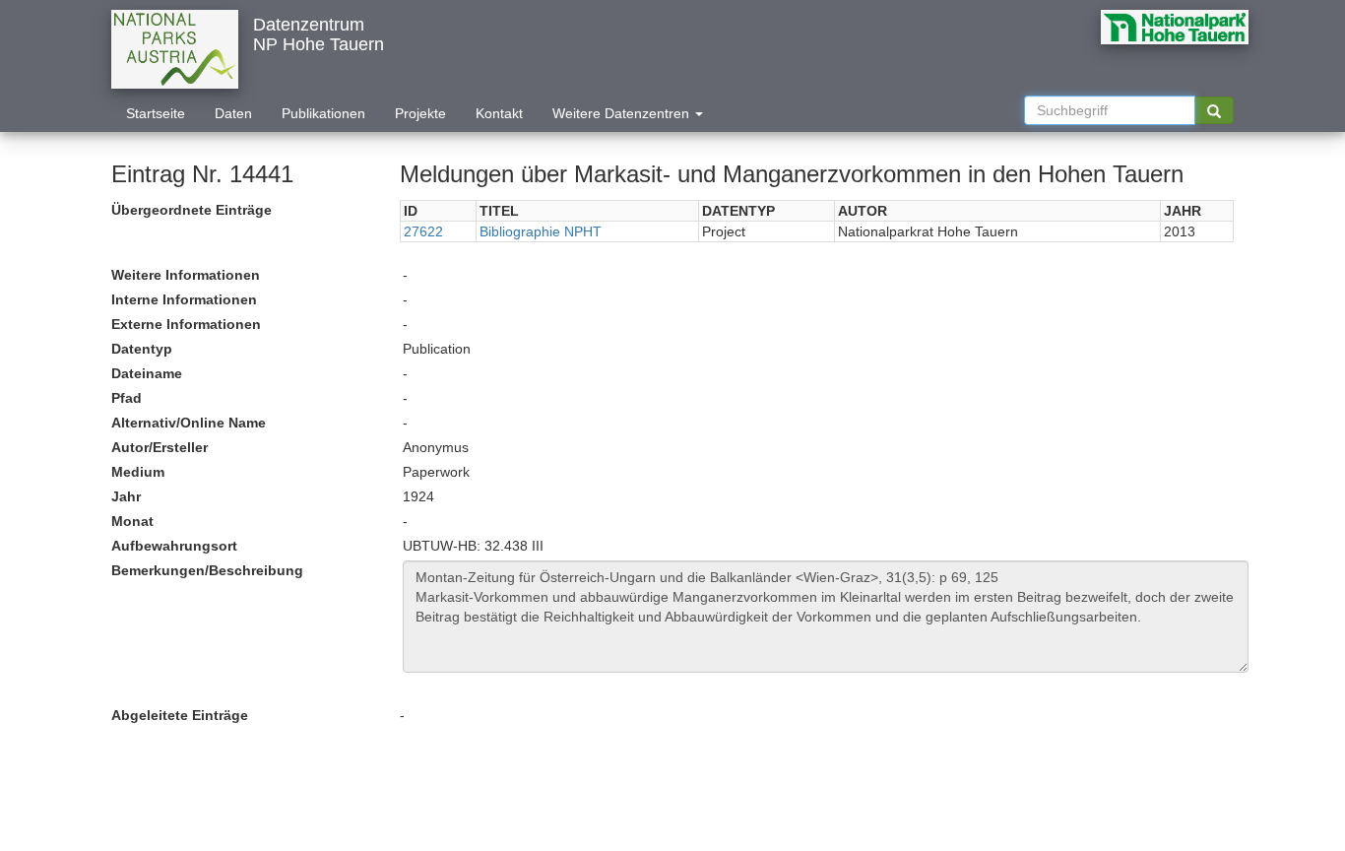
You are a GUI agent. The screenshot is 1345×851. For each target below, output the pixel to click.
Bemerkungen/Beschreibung (207, 570)
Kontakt (499, 113)
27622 (423, 231)
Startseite (155, 113)
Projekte (420, 113)
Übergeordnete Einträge (191, 210)
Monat (132, 521)
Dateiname (146, 373)
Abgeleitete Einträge (179, 715)
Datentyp (141, 349)
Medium (137, 472)
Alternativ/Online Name (188, 422)
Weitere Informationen (185, 275)
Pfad (126, 398)
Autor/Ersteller (159, 447)
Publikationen (323, 113)
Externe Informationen (186, 324)
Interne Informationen (184, 299)
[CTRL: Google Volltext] (1214, 110)
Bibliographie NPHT (541, 231)
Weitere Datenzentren (622, 113)
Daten (233, 113)
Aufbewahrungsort (174, 546)
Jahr (126, 496)
